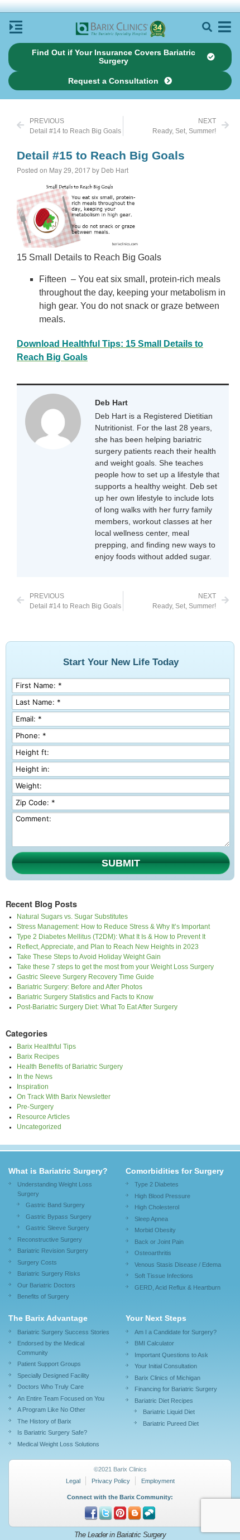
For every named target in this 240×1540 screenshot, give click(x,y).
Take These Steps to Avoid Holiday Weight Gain (89, 957)
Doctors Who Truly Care (50, 1386)
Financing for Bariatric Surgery (176, 1389)
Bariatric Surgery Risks (48, 1273)
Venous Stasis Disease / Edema (178, 1264)
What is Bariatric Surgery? (58, 1170)
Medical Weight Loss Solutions (58, 1444)
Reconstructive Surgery (49, 1239)
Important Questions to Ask (171, 1355)
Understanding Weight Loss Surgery (54, 1189)
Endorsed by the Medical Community (50, 1348)
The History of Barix (44, 1421)
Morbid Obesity (155, 1230)
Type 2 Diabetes (157, 1184)
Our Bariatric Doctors (46, 1285)
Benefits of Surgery (43, 1296)
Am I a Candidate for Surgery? (176, 1332)
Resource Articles (43, 1117)
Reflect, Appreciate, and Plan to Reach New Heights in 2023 (108, 947)
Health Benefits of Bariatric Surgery (70, 1067)
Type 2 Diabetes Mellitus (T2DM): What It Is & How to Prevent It (111, 937)
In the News (34, 1077)
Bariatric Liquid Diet (169, 1411)
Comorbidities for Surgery (175, 1170)
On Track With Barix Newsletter (64, 1097)
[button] (207, 27)
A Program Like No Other (51, 1409)
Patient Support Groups (49, 1363)
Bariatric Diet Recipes (164, 1400)
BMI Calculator (154, 1343)
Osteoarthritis (153, 1253)
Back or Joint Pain (159, 1241)
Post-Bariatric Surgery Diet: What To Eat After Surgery (97, 1007)
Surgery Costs (37, 1262)
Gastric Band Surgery (55, 1205)
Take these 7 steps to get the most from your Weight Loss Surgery (115, 967)
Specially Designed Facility (53, 1375)
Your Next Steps (156, 1318)
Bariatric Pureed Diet (171, 1423)
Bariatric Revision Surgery (52, 1250)
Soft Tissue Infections (164, 1275)
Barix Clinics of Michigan (167, 1377)
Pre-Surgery (35, 1107)
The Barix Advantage (48, 1318)
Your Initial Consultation (166, 1366)
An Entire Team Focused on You (60, 1398)
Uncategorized (39, 1127)
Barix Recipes (38, 1056)
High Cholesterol (157, 1207)
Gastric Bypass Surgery (59, 1216)
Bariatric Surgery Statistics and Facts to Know (85, 997)
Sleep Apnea (151, 1218)
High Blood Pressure (162, 1196)
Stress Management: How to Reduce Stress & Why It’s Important (113, 927)
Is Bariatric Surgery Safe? (52, 1432)
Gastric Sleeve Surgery (57, 1227)
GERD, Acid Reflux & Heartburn (177, 1287)
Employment (158, 1481)
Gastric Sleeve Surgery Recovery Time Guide (85, 977)
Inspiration (33, 1087)
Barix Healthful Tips (46, 1046)
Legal (73, 1481)
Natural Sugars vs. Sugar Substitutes (72, 917)
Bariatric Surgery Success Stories (63, 1332)
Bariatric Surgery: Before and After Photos (79, 987)
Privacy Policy (111, 1481)
